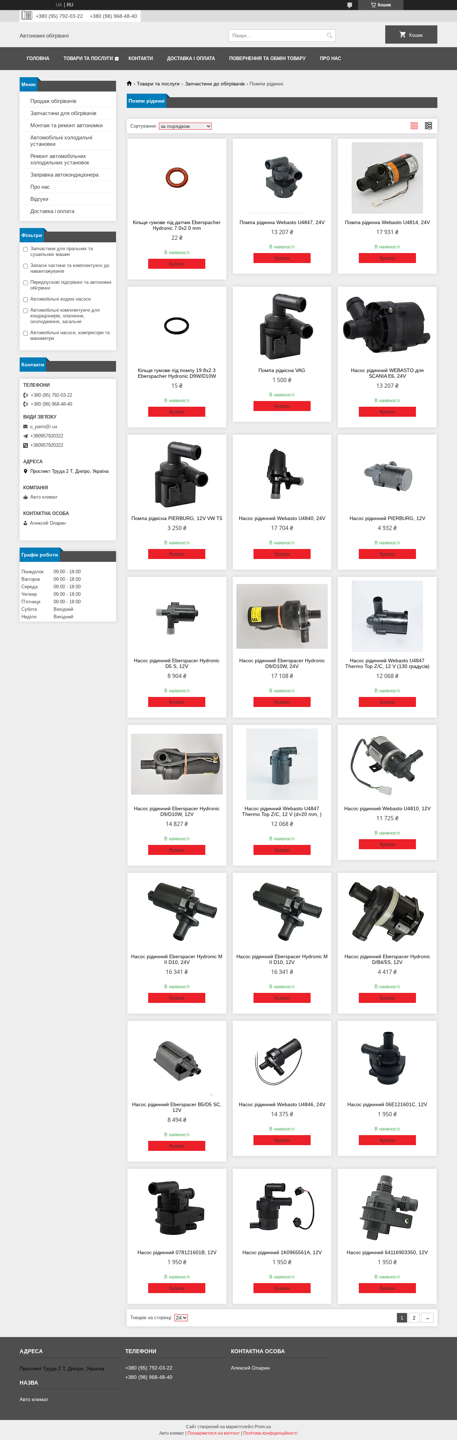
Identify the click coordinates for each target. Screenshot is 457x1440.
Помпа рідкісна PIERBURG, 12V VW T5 (176, 518)
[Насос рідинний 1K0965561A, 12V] (282, 1208)
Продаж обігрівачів (53, 101)
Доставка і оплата (191, 58)
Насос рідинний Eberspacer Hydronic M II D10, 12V (282, 959)
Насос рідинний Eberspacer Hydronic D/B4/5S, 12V (387, 959)
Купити (176, 264)
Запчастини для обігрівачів (63, 113)
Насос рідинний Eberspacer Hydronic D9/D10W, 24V (282, 663)
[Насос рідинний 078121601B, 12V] (177, 1208)
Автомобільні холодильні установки (61, 140)
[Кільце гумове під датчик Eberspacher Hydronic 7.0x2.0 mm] (177, 178)
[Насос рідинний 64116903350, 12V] (387, 1208)
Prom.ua (263, 1426)
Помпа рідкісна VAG (281, 370)
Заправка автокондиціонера (64, 175)
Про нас (330, 58)
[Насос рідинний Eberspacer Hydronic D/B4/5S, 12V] (387, 912)
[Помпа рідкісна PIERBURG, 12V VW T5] (177, 474)
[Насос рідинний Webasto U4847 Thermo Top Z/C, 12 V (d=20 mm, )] (282, 764)
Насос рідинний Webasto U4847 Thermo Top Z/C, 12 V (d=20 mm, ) (282, 811)
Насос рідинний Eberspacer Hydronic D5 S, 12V (177, 663)
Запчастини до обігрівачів (215, 83)
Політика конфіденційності (270, 1433)
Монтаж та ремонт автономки (66, 125)
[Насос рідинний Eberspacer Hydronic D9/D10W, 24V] (282, 616)
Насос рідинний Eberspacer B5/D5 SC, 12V (176, 1107)
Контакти (141, 58)
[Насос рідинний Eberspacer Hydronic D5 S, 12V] (177, 616)
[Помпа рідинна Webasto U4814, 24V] (387, 178)
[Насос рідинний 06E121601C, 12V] (387, 1060)
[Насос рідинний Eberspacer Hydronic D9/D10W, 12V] (177, 764)
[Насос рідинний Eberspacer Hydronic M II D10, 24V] (177, 912)
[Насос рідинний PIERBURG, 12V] (387, 474)
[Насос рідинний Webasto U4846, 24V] (282, 1060)
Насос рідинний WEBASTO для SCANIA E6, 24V (387, 373)
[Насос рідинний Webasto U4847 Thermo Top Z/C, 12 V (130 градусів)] (387, 616)
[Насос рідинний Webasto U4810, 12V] (387, 764)
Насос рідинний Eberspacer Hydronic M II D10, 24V (176, 959)
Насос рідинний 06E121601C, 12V (387, 1104)
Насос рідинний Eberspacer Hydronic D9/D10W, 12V (177, 811)
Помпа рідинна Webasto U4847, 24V (282, 222)
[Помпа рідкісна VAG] (282, 326)
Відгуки (39, 199)
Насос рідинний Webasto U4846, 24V (282, 1104)
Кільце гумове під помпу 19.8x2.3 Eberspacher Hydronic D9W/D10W (177, 373)
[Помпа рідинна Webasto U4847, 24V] (282, 178)
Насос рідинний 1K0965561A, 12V (282, 1252)
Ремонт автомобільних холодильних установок (59, 159)
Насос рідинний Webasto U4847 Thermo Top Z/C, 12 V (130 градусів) (387, 663)
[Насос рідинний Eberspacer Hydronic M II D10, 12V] (282, 912)
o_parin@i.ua (43, 426)
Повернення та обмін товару (267, 58)
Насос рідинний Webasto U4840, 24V (282, 518)
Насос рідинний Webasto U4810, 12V (387, 808)
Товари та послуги (88, 58)
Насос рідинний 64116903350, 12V (387, 1252)
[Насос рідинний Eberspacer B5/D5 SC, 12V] (177, 1060)
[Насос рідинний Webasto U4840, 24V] (282, 474)
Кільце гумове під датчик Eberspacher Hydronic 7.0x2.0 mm (177, 225)
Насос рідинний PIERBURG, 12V (387, 518)
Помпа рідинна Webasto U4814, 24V (387, 222)
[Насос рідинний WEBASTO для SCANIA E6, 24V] (387, 326)
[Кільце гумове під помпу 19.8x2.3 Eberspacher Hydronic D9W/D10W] (177, 326)
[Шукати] (329, 35)
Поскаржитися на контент (213, 1433)
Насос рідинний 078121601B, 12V (176, 1252)
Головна (38, 58)
